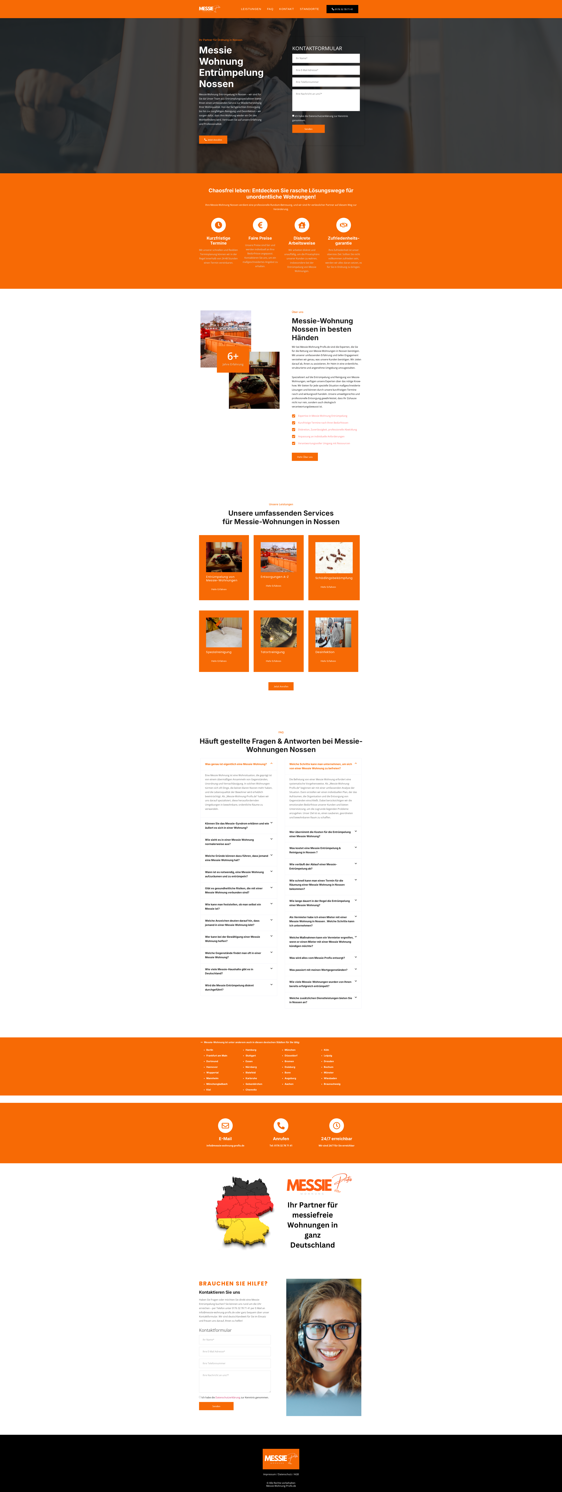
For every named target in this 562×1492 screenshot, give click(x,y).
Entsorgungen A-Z (275, 577)
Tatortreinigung (273, 652)
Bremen (289, 1061)
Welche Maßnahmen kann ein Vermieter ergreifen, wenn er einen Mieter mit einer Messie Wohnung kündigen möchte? (321, 942)
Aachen (289, 1083)
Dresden (329, 1061)
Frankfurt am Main (216, 1055)
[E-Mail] (225, 1125)
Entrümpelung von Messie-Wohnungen (221, 578)
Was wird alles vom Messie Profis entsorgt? (317, 957)
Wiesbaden (330, 1078)
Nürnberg (251, 1067)
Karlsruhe (251, 1078)
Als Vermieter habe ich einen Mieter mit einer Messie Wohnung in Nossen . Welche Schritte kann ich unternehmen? (321, 921)
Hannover (212, 1067)
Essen (249, 1061)
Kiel (208, 1089)
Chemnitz (251, 1089)
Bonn (288, 1072)
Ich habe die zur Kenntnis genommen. (235, 1397)
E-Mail (225, 1138)
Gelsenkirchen (254, 1083)
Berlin (209, 1049)
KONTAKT (286, 9)
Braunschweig (332, 1083)
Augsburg (290, 1078)
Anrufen (281, 1138)
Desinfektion (325, 652)
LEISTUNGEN (251, 9)
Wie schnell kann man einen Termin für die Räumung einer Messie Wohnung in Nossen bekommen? (317, 885)
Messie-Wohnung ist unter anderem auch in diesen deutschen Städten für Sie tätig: (252, 1042)
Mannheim (212, 1078)
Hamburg (251, 1049)
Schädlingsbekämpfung (334, 578)
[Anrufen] (281, 1125)
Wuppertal (212, 1072)
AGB (296, 1474)
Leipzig (328, 1055)
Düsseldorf (291, 1055)
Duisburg (290, 1067)
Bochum (328, 1067)
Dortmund (212, 1061)
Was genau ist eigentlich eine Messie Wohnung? (236, 764)
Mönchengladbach (217, 1083)
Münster (329, 1072)
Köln (326, 1049)
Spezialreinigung (219, 652)
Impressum (269, 1474)
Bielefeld (251, 1072)
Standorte (309, 9)
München (290, 1049)
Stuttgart (251, 1055)
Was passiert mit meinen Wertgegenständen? (318, 969)
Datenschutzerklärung (321, 116)
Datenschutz (285, 1474)
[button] (239, 764)
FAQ (270, 9)
